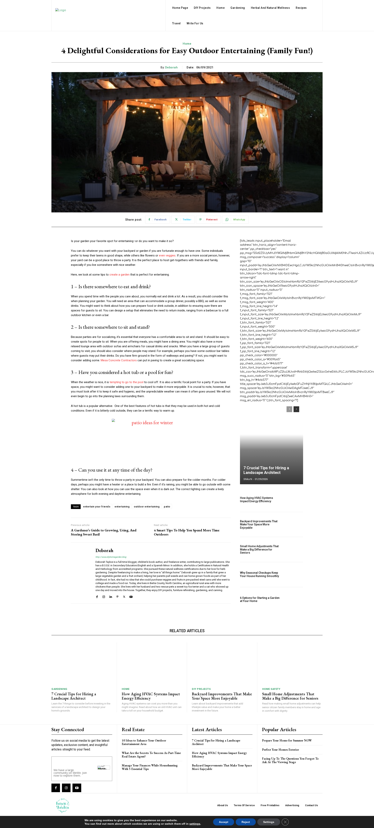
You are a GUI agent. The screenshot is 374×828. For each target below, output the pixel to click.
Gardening (59, 689)
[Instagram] (103, 596)
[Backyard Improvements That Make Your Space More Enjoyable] (293, 524)
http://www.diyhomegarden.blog (110, 557)
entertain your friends (96, 506)
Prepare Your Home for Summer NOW (287, 740)
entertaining (122, 506)
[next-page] (296, 409)
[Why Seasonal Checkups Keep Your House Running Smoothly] (293, 574)
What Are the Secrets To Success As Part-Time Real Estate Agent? (151, 754)
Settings (268, 822)
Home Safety (271, 689)
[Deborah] (80, 573)
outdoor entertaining (147, 506)
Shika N (247, 479)
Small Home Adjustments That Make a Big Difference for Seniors (259, 549)
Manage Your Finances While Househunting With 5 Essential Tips (150, 767)
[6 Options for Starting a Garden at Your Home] (293, 599)
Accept (223, 822)
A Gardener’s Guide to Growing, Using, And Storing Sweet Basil (103, 532)
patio (167, 506)
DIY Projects (201, 689)
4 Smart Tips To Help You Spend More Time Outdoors (186, 532)
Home (187, 43)
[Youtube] (131, 596)
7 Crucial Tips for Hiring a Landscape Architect (266, 470)
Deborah (171, 67)
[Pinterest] (117, 596)
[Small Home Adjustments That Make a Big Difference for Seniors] (293, 549)
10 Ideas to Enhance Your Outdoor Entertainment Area (144, 742)
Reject (246, 822)
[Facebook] (96, 596)
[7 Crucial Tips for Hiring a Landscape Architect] (271, 443)
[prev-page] (289, 409)
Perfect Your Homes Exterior (280, 750)
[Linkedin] (110, 596)
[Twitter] (124, 596)
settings (194, 823)
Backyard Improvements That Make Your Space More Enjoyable (258, 524)
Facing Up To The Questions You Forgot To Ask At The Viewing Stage (290, 760)
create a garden (119, 274)
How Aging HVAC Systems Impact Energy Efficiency (256, 499)
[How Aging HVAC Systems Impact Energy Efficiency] (293, 499)
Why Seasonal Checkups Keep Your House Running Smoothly (259, 574)
